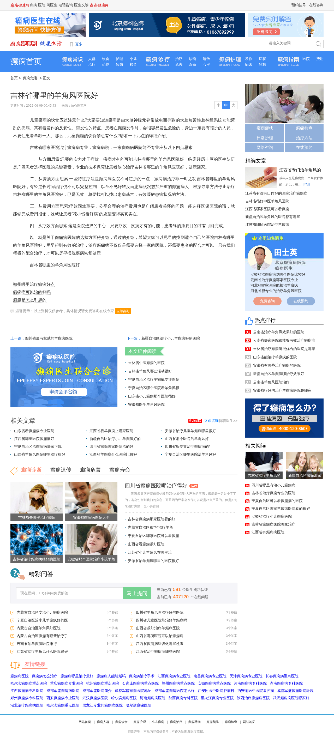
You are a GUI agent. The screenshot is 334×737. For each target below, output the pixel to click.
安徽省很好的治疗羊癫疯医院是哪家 (282, 390)
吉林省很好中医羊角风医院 (267, 201)
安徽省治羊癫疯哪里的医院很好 (153, 561)
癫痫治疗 (176, 722)
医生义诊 (81, 5)
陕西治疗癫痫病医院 (253, 698)
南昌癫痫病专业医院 (210, 676)
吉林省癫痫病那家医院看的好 (151, 519)
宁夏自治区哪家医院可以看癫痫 (153, 536)
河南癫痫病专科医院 (250, 683)
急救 (262, 64)
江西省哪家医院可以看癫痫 (267, 209)
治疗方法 (304, 138)
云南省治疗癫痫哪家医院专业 (274, 280)
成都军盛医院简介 (97, 690)
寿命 (192, 64)
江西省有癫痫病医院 (268, 532)
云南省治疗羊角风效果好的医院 (278, 332)
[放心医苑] (36, 43)
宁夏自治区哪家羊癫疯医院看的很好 (281, 508)
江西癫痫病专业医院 (174, 676)
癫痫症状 (265, 128)
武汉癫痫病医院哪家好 (291, 698)
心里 (206, 64)
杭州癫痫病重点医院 (102, 683)
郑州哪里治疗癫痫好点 (34, 284)
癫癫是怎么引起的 (29, 300)
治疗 (92, 64)
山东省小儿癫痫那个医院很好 (152, 396)
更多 (78, 44)
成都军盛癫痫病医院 (62, 690)
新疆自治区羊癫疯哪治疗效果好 (278, 374)
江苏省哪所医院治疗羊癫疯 (267, 224)
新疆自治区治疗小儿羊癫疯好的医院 (170, 338)
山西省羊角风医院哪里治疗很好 (39, 454)
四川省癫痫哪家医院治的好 (111, 446)
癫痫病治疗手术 (141, 676)
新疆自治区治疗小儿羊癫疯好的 (115, 439)
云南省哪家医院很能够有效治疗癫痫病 (284, 340)
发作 (248, 59)
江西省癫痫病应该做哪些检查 (159, 644)
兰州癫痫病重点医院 (178, 683)
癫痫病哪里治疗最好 (77, 676)
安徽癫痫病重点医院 (214, 683)
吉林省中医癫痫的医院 (146, 363)
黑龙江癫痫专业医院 (217, 698)
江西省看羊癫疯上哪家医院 (111, 431)
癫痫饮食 (121, 722)
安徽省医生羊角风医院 (146, 404)
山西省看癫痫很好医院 (146, 544)
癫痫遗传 (60, 470)
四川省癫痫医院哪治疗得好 (156, 485)
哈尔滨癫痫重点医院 (62, 705)
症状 (262, 59)
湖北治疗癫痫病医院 (26, 705)
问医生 (51, 5)
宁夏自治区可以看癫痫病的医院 (277, 501)
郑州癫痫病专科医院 (26, 698)
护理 (119, 59)
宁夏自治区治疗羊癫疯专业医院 (153, 379)
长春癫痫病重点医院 (282, 676)
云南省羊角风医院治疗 (271, 382)
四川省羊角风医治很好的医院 (159, 612)
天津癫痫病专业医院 (246, 676)
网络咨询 (265, 147)
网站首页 (85, 722)
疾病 (33, 5)
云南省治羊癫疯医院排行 (37, 644)
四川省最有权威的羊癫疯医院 (49, 338)
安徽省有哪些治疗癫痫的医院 (277, 365)
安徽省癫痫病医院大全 (91, 517)
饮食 (105, 59)
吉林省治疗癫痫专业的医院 (273, 493)
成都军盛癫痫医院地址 (133, 690)
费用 (320, 59)
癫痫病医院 (19, 676)
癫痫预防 (212, 722)
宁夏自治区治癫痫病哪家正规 (38, 446)
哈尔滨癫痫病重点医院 (28, 683)
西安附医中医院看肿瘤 (255, 690)
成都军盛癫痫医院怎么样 (174, 690)
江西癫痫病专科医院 (26, 690)
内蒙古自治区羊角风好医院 (39, 628)
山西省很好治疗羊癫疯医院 (158, 628)
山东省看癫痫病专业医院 (34, 431)
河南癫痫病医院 (152, 698)
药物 (105, 64)
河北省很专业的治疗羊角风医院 (276, 291)
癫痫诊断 (31, 470)
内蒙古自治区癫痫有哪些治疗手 (42, 636)
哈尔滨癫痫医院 (124, 698)
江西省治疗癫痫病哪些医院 (158, 651)
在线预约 (304, 147)
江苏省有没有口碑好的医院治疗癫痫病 (276, 193)
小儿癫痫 (158, 722)
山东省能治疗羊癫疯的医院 (275, 357)
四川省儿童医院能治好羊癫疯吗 (161, 620)
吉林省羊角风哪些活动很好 (150, 371)
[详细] (307, 184)
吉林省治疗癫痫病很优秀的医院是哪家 (284, 349)
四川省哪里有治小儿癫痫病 (273, 485)
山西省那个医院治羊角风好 (187, 439)
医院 (41, 5)
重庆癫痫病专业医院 (66, 683)
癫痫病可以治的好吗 (32, 292)
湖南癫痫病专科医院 (286, 683)
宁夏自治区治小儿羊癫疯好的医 (42, 620)
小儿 (133, 59)
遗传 (206, 59)
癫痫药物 (194, 722)
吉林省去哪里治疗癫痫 (36, 517)
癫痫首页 (26, 61)
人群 (92, 59)
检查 (133, 64)
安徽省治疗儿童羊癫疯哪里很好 (190, 431)
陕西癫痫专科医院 (183, 698)
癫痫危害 (30, 78)
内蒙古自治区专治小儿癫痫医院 (42, 612)
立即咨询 (123, 311)
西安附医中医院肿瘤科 (216, 690)
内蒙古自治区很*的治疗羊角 (150, 527)
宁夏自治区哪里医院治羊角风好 (190, 454)
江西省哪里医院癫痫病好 (34, 439)
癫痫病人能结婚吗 (111, 676)
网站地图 (249, 722)
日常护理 (265, 138)
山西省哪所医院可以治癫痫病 (159, 636)
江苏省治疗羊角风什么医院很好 (42, 651)
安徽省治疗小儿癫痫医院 (272, 516)
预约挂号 (298, 5)
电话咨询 (65, 5)
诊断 (192, 59)
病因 (248, 64)
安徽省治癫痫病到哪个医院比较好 (277, 274)
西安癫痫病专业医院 (62, 698)
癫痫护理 (139, 722)
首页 (14, 78)
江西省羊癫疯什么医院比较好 (113, 454)
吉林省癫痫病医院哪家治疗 (273, 524)
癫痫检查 (304, 128)
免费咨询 (267, 301)
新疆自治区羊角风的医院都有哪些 (272, 217)
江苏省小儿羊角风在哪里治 (150, 552)
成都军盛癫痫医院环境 (295, 690)
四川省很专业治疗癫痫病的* (187, 446)
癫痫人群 (103, 722)
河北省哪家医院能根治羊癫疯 (274, 285)
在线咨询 (316, 5)
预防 (119, 64)
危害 (178, 64)
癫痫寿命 (119, 470)
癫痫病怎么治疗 (44, 676)
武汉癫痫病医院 (95, 698)
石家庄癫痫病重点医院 (140, 683)
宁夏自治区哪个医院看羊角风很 (153, 388)
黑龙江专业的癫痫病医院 (102, 705)
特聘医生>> (220, 421)
